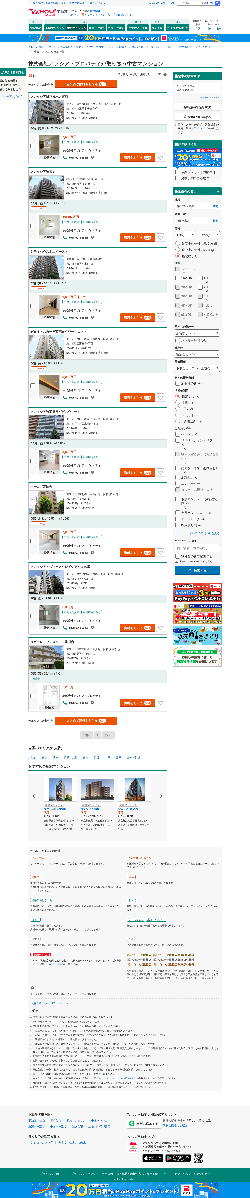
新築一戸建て (97, 28)
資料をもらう (137, 157)
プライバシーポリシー (53, 1174)
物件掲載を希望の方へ (130, 1174)
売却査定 (157, 28)
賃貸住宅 (35, 28)
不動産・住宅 (36, 1120)
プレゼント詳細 (55, 964)
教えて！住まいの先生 (72, 1142)
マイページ (201, 128)
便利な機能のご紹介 (175, 1125)
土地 (144, 28)
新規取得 (95, 11)
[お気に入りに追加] (160, 157)
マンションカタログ (40, 1142)
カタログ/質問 (175, 28)
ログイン (75, 14)
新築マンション (55, 28)
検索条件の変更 (186, 191)
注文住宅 (134, 28)
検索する (200, 570)
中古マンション (76, 28)
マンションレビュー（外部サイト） (117, 1078)
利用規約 (107, 1174)
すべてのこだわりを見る (205, 533)
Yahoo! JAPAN (156, 3)
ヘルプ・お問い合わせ (196, 1174)
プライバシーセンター (84, 1174)
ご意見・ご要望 (170, 1174)
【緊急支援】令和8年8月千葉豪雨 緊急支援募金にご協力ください (67, 3)
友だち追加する (147, 1123)
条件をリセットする (210, 97)
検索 (217, 3)
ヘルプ (171, 3)
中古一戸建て (116, 28)
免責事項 (152, 1174)
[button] (34, 783)
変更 (215, 206)
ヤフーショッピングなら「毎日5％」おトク (110, 14)
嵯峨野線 (208, 3)
